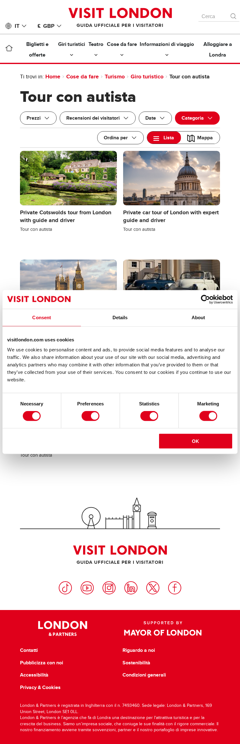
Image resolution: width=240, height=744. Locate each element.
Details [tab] (120, 317)
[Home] (9, 49)
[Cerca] (233, 14)
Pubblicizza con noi (41, 663)
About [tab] (198, 317)
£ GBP (46, 26)
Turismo (115, 76)
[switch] (90, 416)
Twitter (152, 587)
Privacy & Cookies (40, 687)
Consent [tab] (41, 317)
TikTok (65, 587)
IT (17, 26)
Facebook (174, 587)
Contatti (29, 650)
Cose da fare (82, 76)
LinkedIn (131, 587)
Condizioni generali (144, 675)
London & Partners (62, 628)
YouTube (87, 587)
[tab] (164, 137)
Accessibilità (34, 675)
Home (52, 76)
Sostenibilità (136, 663)
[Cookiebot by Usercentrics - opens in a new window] (205, 299)
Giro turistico (147, 76)
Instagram (109, 587)
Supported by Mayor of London (163, 628)
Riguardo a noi (138, 650)
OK (195, 441)
